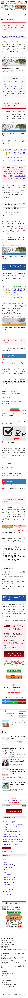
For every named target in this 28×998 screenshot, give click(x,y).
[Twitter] (6, 700)
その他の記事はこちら (14, 811)
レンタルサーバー (8, 889)
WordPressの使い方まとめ (10, 844)
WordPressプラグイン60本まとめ (12, 824)
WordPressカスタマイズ (9, 879)
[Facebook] (14, 700)
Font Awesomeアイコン (8, 397)
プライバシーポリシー (8, 975)
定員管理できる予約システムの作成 (12, 841)
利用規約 (4, 971)
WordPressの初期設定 (9, 822)
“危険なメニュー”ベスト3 (10, 827)
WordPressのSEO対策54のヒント (12, 836)
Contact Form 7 (7, 867)
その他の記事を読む (6, 848)
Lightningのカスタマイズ (14, 19)
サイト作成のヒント (8, 874)
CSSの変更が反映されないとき (11, 831)
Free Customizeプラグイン (9, 980)
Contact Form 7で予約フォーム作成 (13, 839)
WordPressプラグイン (9, 877)
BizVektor (5, 860)
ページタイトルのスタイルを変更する (14, 91)
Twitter (4, 978)
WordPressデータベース (9, 892)
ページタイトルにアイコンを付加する (14, 89)
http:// (23, 290)
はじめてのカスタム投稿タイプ (11, 834)
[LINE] (14, 703)
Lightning (5, 862)
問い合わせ (5, 982)
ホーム (3, 19)
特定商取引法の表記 (7, 973)
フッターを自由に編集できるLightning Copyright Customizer (17, 771)
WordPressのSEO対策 (9, 887)
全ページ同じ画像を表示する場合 (14, 86)
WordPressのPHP (8, 894)
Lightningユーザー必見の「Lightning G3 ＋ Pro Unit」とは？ (17, 750)
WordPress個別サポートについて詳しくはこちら (14, 654)
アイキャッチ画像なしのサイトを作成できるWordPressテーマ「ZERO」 (13, 957)
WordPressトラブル (8, 882)
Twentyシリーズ (7, 872)
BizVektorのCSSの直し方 (10, 829)
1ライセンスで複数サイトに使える (14, 690)
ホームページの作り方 (8, 987)
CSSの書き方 (6, 884)
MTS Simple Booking (9, 865)
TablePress (6, 870)
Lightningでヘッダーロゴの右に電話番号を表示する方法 (17, 784)
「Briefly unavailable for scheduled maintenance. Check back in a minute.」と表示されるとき (13, 962)
